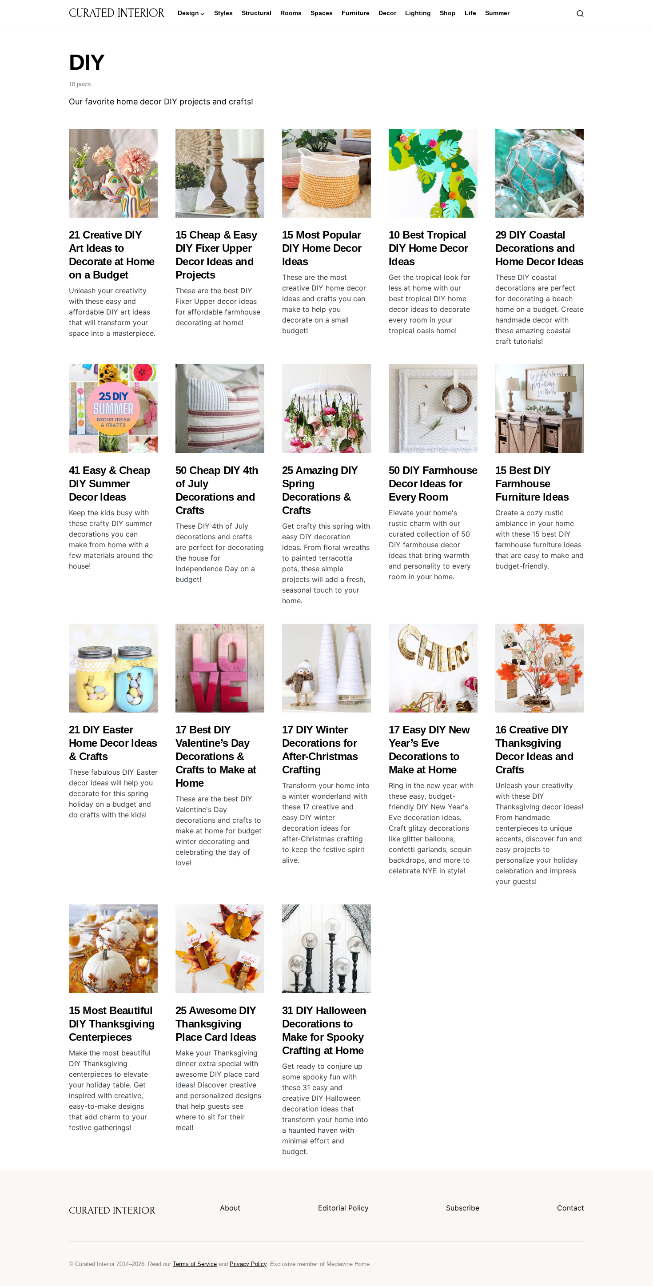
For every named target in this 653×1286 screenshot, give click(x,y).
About (230, 1207)
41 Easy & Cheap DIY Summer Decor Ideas (109, 483)
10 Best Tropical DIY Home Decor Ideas (428, 248)
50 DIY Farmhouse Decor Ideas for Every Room (433, 483)
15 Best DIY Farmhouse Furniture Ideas (532, 483)
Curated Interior (116, 13)
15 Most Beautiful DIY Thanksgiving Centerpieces (112, 1023)
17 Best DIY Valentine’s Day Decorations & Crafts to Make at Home (215, 756)
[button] (580, 13)
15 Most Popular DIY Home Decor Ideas (322, 248)
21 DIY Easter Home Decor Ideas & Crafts (113, 743)
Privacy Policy (248, 1264)
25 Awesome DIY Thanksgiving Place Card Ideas (215, 1023)
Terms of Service (195, 1264)
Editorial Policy (343, 1207)
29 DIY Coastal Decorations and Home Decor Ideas (539, 248)
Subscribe (462, 1207)
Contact (570, 1207)
